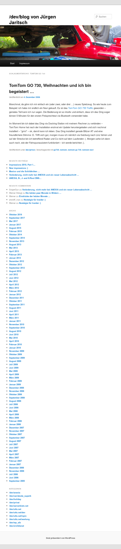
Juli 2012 (13, 274)
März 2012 (14, 287)
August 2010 (15, 331)
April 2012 (14, 284)
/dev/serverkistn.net (18, 505)
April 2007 (14, 454)
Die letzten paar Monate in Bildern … (43, 192)
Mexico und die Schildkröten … (24, 171)
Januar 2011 (15, 321)
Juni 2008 (13, 407)
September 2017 (17, 217)
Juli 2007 (13, 444)
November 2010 (16, 324)
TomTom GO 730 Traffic (80, 108)
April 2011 (14, 314)
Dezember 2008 (16, 387)
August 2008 (15, 400)
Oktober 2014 (15, 234)
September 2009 (17, 357)
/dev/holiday (15, 499)
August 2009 (15, 361)
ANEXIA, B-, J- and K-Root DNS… (25, 178)
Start (12, 63)
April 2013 (14, 251)
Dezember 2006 (16, 467)
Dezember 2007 (16, 427)
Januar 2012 (15, 294)
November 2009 (16, 350)
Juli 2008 (13, 404)
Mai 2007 (13, 450)
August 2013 (15, 244)
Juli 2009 (13, 364)
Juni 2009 (13, 367)
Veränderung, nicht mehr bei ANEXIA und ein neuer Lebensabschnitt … (44, 174)
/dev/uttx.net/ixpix (17, 515)
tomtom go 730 (74, 149)
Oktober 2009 (15, 354)
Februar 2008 (15, 420)
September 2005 (17, 480)
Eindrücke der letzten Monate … (34, 196)
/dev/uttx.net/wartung (19, 519)
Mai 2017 (13, 221)
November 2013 (16, 241)
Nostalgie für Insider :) (35, 199)
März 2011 (14, 317)
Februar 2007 (15, 460)
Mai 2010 (13, 337)
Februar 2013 (15, 254)
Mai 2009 (13, 370)
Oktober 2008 (15, 394)
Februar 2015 (15, 231)
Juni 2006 (13, 477)
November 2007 (16, 430)
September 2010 (17, 327)
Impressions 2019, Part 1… (22, 164)
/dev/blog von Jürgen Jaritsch (32, 19)
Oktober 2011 (15, 300)
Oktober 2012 (15, 264)
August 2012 (15, 271)
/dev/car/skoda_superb (20, 495)
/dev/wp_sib (15, 522)
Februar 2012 (15, 291)
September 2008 (17, 397)
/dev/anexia (14, 492)
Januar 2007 (15, 464)
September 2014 (17, 237)
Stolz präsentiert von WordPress (60, 538)
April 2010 (14, 341)
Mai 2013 (13, 247)
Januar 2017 (15, 224)
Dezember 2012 (16, 261)
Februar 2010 (15, 344)
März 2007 (14, 457)
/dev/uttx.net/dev (17, 512)
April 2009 (14, 374)
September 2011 (17, 304)
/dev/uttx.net (15, 509)
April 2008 (14, 414)
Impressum (24, 63)
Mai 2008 (13, 411)
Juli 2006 (13, 474)
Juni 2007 (13, 447)
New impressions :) (18, 167)
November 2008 (16, 390)
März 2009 (14, 377)
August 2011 (15, 307)
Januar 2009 (15, 384)
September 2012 (17, 267)
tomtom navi (87, 149)
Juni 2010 (13, 334)
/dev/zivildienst (16, 525)
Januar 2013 (15, 257)
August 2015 (15, 227)
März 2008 (14, 417)
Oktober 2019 (15, 214)
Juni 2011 (13, 311)
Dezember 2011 (16, 297)
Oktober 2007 (15, 434)
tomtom (63, 149)
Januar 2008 (15, 424)
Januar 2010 (15, 347)
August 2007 (15, 440)
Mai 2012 (13, 281)
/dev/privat (30, 149)
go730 (56, 149)
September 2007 (17, 437)
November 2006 (16, 470)
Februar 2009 (15, 380)
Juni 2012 (13, 277)
